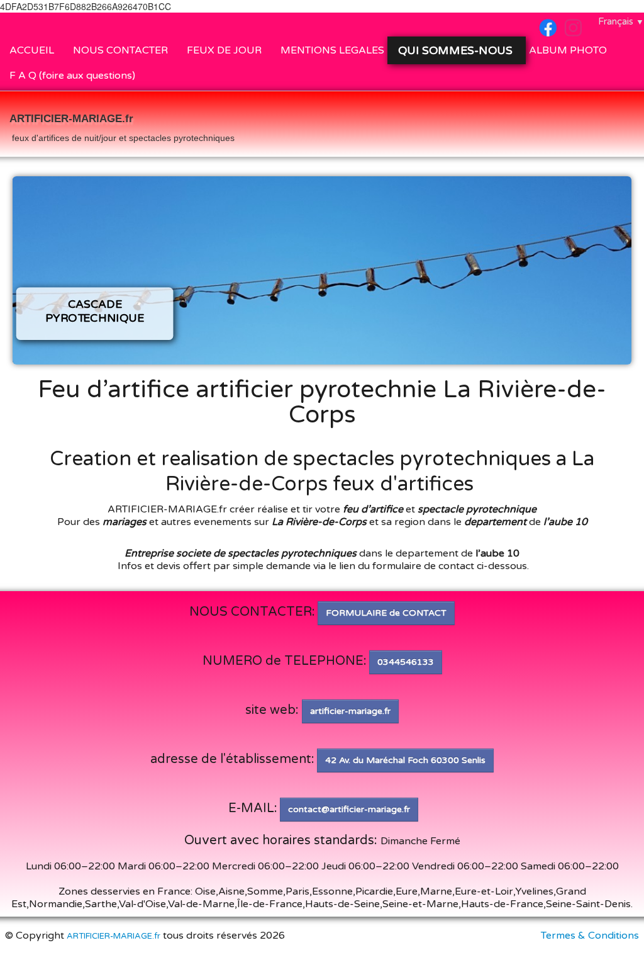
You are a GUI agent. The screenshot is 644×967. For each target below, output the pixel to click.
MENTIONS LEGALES (332, 50)
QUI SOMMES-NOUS (457, 50)
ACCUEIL (31, 50)
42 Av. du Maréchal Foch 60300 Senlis (405, 760)
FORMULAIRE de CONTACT (386, 613)
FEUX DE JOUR (224, 50)
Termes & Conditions (590, 935)
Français (621, 21)
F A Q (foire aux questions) (72, 75)
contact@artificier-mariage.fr (349, 809)
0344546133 (405, 662)
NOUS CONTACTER (120, 50)
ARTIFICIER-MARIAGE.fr (113, 936)
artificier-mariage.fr (350, 711)
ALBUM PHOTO (568, 50)
